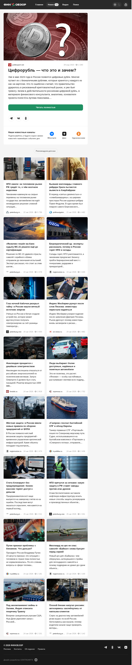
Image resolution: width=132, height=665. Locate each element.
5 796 (39, 212)
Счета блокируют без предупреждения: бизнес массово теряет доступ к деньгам (19, 487)
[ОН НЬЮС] (50, 331)
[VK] (119, 647)
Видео (65, 4)
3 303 (39, 332)
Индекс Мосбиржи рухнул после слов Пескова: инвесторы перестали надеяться (66, 306)
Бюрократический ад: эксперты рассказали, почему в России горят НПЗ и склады (66, 247)
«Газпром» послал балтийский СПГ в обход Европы (65, 424)
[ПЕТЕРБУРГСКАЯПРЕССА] (7, 272)
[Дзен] (125, 647)
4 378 (39, 272)
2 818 (39, 391)
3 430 (82, 272)
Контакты (18, 649)
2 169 (82, 574)
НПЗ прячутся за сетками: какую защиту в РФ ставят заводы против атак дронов (66, 486)
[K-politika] (50, 451)
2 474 (39, 451)
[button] (11, 118)
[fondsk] (7, 391)
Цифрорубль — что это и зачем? (42, 70)
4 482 (82, 212)
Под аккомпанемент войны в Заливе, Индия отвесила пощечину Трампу (21, 608)
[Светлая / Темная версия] (117, 4)
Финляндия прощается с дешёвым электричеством (20, 365)
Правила (41, 649)
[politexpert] (9, 64)
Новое (53, 4)
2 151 (39, 633)
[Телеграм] (105, 647)
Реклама (7, 649)
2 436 (82, 451)
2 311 (40, 514)
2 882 (82, 332)
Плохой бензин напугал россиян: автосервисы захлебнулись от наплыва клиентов (67, 608)
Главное (39, 4)
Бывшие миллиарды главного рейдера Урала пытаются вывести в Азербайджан (65, 187)
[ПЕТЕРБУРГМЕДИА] (7, 212)
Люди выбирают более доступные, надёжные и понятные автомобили (62, 366)
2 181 (39, 574)
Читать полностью (45, 107)
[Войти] (125, 4)
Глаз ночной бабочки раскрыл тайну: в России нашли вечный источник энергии (23, 306)
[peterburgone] (7, 331)
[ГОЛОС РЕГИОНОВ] (50, 272)
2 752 (82, 391)
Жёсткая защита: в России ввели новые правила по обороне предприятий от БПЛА (23, 426)
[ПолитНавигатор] (50, 212)
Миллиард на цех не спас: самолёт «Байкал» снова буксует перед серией (67, 548)
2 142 (82, 633)
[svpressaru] (50, 391)
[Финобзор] (15, 5)
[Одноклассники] (112, 647)
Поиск (76, 4)
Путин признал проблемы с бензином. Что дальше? (21, 547)
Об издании (30, 649)
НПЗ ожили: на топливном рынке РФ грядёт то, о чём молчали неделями (24, 187)
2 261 (82, 514)
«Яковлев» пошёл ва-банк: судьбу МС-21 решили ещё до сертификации (22, 247)
